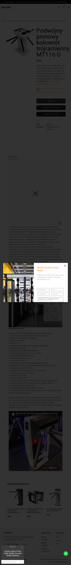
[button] (65, 266)
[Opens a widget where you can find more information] (13, 554)
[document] (35, 282)
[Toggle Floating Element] (66, 553)
